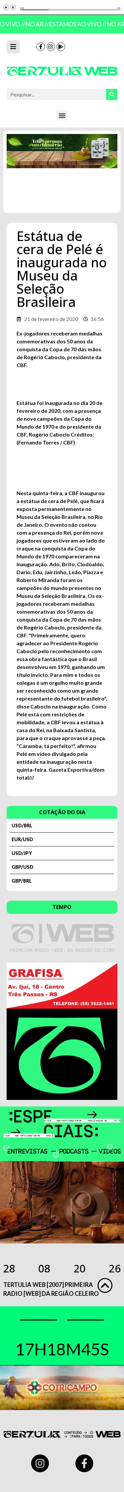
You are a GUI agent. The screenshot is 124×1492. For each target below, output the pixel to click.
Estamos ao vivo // (76, 24)
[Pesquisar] (111, 94)
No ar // (35, 24)
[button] (62, 115)
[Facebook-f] (40, 46)
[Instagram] (51, 46)
